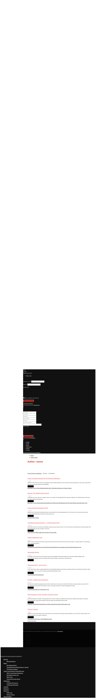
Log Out (28, 450)
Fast (32, 619)
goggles (53, 547)
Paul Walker (44, 619)
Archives (6, 689)
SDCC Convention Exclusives (15, 673)
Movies (29, 606)
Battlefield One (31, 488)
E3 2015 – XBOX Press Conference (38, 580)
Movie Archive (31, 549)
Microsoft (51, 503)
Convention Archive (32, 535)
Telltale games (76, 503)
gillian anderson (39, 533)
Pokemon (56, 488)
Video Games (68, 488)
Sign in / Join (29, 376)
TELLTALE (69, 503)
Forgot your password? (28, 403)
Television (7, 681)
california (37, 547)
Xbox (81, 503)
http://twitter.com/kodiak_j (35, 474)
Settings (27, 448)
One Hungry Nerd (11, 665)
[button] (27, 395)
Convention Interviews (13, 679)
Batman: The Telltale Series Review (38, 493)
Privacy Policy (11, 694)
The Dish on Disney (12, 669)
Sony (66, 503)
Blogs (5, 663)
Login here (33, 438)
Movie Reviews (11, 661)
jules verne (65, 547)
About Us (6, 690)
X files (54, 533)
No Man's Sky (50, 488)
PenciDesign (60, 631)
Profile (27, 445)
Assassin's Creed (32, 604)
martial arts (41, 575)
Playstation (56, 503)
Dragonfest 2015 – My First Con (37, 565)
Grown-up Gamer (32, 475)
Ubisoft (60, 604)
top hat (79, 547)
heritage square (59, 547)
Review (63, 503)
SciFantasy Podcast (33, 520)
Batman (30, 503)
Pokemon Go (61, 488)
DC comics (34, 503)
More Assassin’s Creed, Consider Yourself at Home (43, 594)
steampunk (74, 547)
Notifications (29, 447)
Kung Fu (36, 575)
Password (25, 384)
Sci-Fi (44, 533)
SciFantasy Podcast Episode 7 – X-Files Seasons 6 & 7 (44, 523)
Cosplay (45, 547)
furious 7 (39, 619)
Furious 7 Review (33, 609)
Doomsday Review (33, 552)
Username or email (27, 381)
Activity (27, 444)
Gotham (46, 503)
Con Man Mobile (39, 488)
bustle (32, 547)
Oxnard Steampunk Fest (35, 537)
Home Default (8, 696)
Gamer (45, 488)
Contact (6, 687)
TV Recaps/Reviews (12, 685)
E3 (28, 518)
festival (49, 547)
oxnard (70, 547)
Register (27, 442)
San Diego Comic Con (13, 675)
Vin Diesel (49, 619)
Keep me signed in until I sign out (32, 398)
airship (29, 547)
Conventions (31, 575)
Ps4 (60, 503)
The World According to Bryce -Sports (18, 667)
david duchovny (32, 533)
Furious (35, 619)
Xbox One (84, 503)
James (36, 458)
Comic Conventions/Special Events (14, 671)
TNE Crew (9, 692)
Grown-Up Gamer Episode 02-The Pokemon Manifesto (44, 478)
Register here (37, 405)
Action (29, 619)
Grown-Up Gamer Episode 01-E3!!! (38, 508)
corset (41, 547)
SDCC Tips (10, 677)
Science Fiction (49, 533)
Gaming (30, 490)
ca (34, 547)
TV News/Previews (12, 683)
